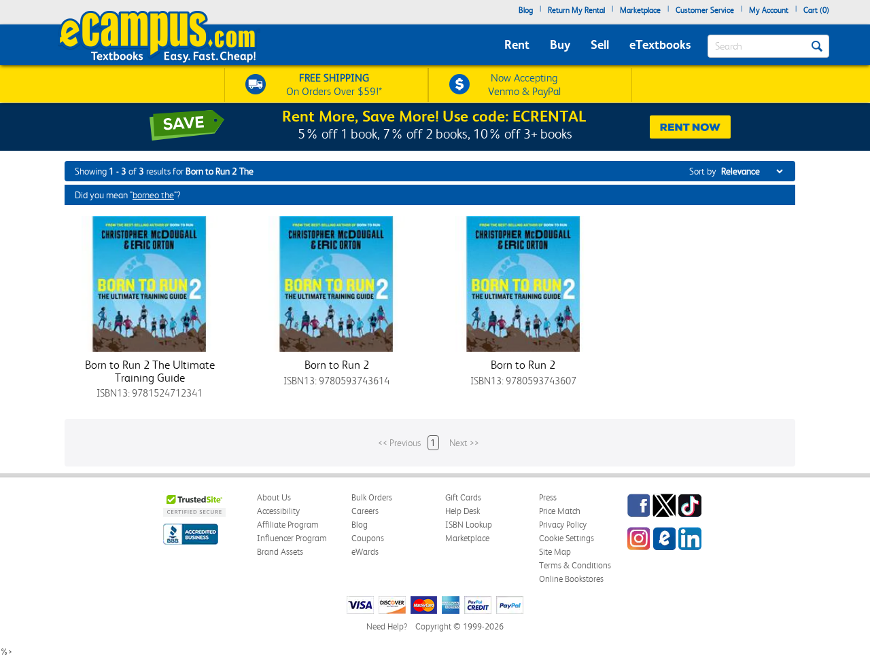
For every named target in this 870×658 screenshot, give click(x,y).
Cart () (816, 10)
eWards (365, 552)
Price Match (559, 511)
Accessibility (278, 511)
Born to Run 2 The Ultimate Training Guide (150, 371)
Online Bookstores (571, 579)
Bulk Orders (371, 497)
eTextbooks (660, 44)
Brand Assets (280, 552)
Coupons (367, 538)
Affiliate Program (288, 524)
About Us (274, 497)
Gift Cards (463, 497)
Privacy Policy (563, 524)
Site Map (555, 552)
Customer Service (705, 10)
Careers (365, 511)
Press (548, 497)
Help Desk (462, 511)
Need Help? (386, 626)
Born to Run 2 (336, 364)
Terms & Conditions (575, 565)
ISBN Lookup (468, 524)
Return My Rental (576, 10)
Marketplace (640, 10)
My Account (768, 10)
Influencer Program (292, 538)
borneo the (153, 194)
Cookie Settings (566, 538)
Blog (526, 10)
